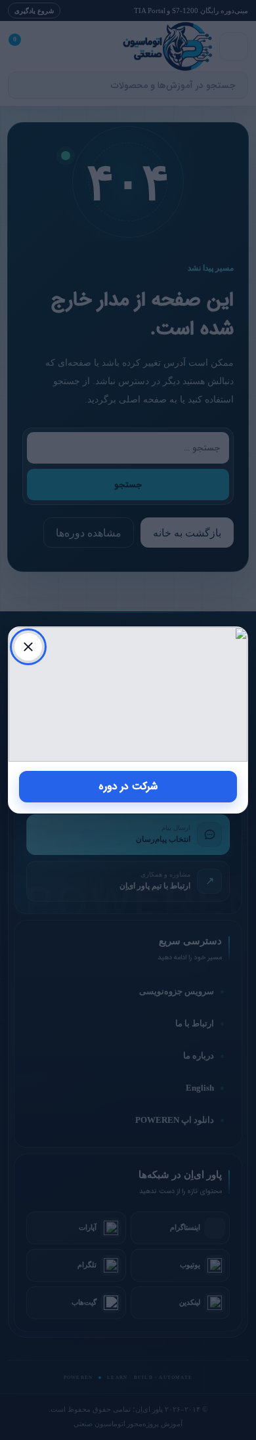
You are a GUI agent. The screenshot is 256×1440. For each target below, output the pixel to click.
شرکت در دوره (128, 786)
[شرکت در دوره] (128, 694)
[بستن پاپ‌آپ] (28, 646)
